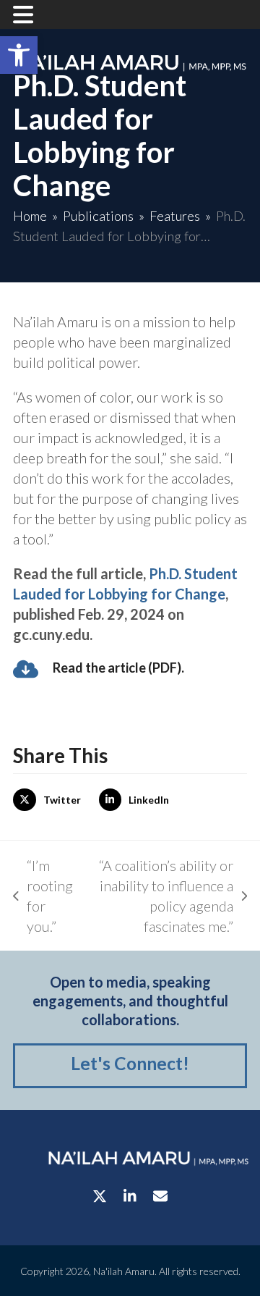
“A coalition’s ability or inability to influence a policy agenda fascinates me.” (160, 896)
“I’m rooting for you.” (43, 896)
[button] (19, 55)
